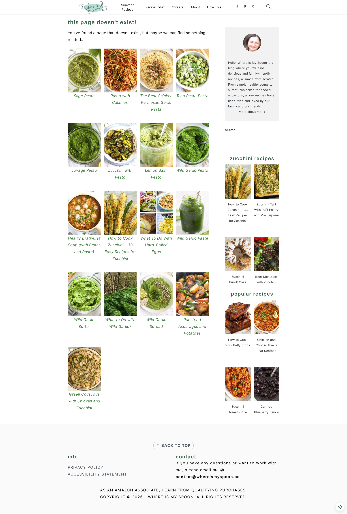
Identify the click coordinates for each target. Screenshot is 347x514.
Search (230, 130)
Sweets (178, 7)
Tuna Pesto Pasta (192, 96)
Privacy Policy (85, 467)
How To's (214, 7)
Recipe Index (155, 7)
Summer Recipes (127, 7)
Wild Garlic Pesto (192, 170)
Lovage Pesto (84, 170)
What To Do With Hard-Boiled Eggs (156, 245)
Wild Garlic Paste (192, 238)
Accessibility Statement (97, 474)
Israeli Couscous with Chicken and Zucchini (84, 401)
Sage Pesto (84, 96)
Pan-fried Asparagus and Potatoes (192, 326)
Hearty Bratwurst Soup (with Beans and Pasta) (84, 245)
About (195, 7)
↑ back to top (173, 445)
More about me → (252, 112)
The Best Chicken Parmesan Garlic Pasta (156, 103)
